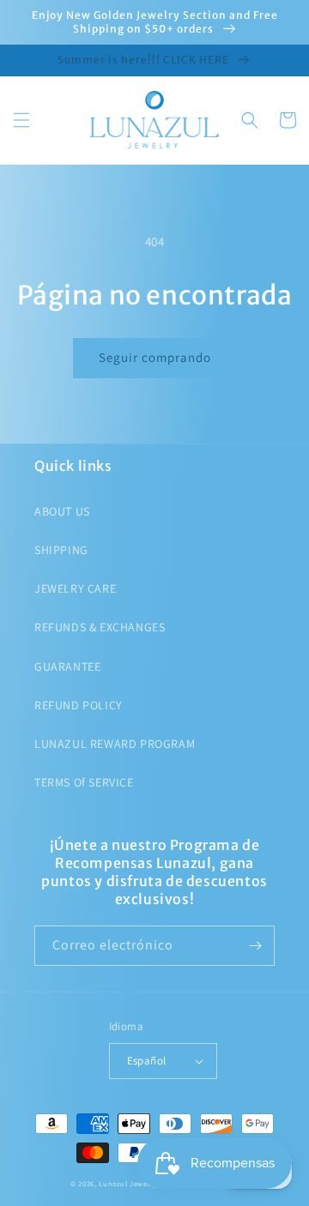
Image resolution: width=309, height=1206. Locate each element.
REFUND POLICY (78, 705)
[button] (21, 120)
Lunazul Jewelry (128, 1183)
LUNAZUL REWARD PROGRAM (114, 743)
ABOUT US (62, 511)
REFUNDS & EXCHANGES (99, 627)
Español (147, 1060)
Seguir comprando (155, 357)
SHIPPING (61, 550)
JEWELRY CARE (75, 588)
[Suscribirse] (255, 946)
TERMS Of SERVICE (84, 782)
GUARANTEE (67, 666)
